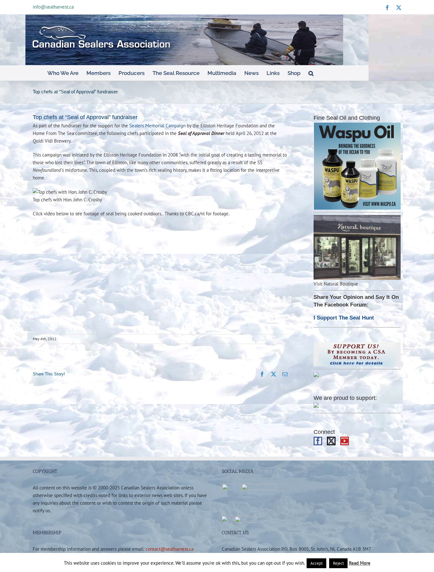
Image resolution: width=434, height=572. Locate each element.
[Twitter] (331, 441)
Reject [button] (338, 563)
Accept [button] (316, 563)
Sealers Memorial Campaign (157, 125)
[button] (311, 73)
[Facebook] (318, 441)
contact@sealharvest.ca (169, 549)
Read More (359, 563)
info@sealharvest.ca (53, 7)
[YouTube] (344, 441)
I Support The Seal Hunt (344, 318)
